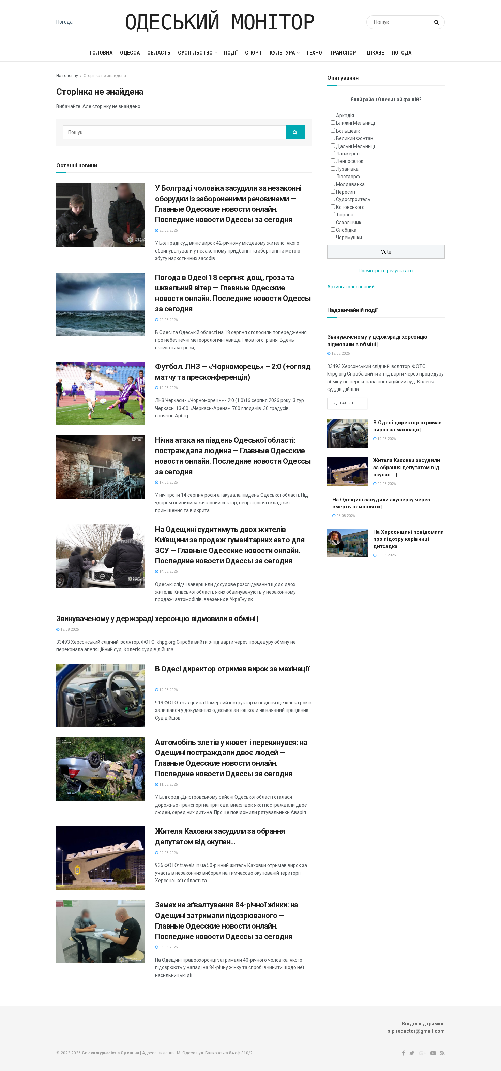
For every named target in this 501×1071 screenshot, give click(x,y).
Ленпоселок (349, 161)
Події (231, 53)
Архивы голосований (351, 286)
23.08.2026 (168, 230)
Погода (64, 22)
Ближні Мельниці (355, 123)
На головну (67, 75)
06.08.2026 (345, 516)
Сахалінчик (348, 222)
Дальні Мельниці (355, 146)
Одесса (130, 53)
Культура (282, 53)
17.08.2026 (168, 482)
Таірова (344, 214)
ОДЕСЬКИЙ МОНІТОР (220, 22)
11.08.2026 (168, 784)
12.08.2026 (69, 629)
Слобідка (346, 230)
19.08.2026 (168, 388)
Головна (101, 53)
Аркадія (345, 115)
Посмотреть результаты (386, 270)
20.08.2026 (168, 320)
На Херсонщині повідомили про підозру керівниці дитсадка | (408, 539)
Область (158, 53)
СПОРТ (253, 53)
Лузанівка (347, 169)
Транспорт (345, 53)
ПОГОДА (401, 53)
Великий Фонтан (354, 138)
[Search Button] (438, 22)
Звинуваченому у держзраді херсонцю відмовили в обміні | (157, 618)
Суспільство (195, 53)
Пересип (345, 192)
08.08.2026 (168, 947)
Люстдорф (348, 176)
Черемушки (349, 237)
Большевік (348, 131)
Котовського (350, 207)
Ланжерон (348, 153)
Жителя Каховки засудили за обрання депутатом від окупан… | (406, 467)
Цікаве (375, 53)
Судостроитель (353, 199)
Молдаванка (350, 184)
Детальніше (347, 403)
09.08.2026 (168, 853)
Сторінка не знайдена (105, 75)
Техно (314, 53)
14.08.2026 (168, 571)
